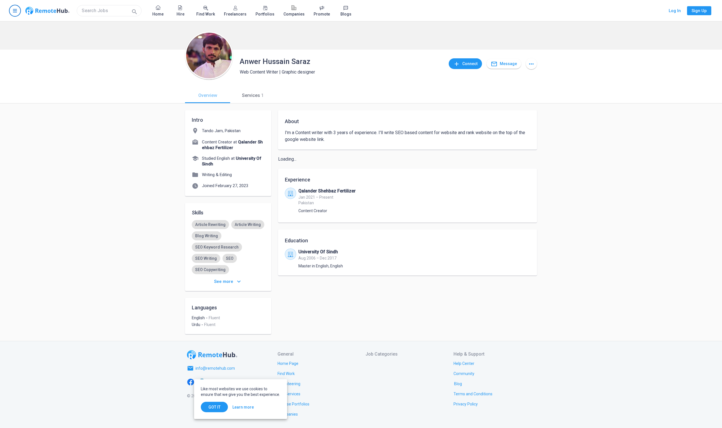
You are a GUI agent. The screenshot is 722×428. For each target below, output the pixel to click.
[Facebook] (190, 381)
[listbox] (228, 247)
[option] (210, 224)
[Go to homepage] (47, 10)
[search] (109, 11)
